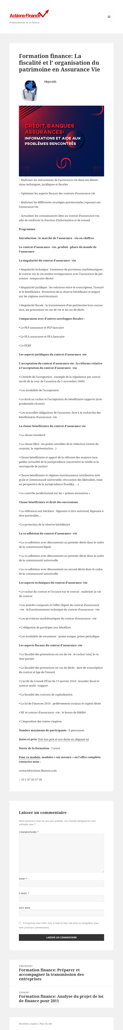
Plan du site (46, 1023)
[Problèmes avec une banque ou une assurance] (61, 141)
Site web (24, 907)
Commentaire (29, 832)
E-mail (24, 893)
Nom (23, 878)
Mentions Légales (28, 1023)
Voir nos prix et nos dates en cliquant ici (63, 739)
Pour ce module (29, 757)
